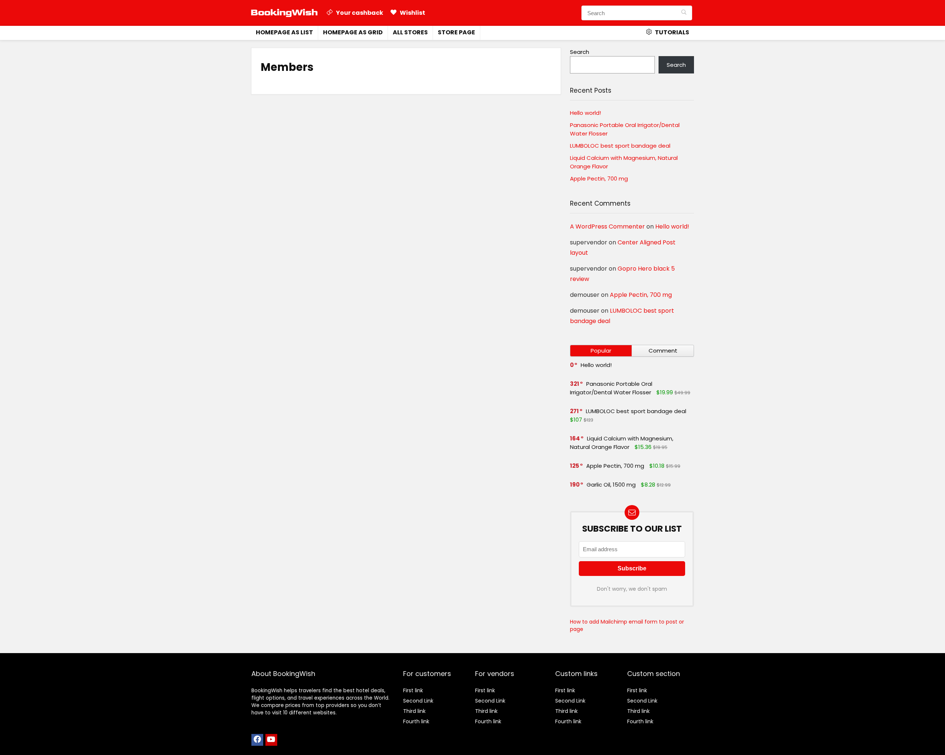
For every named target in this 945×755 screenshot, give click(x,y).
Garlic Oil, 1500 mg (611, 484)
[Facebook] (257, 740)
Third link (414, 711)
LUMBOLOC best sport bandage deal (620, 146)
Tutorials (671, 32)
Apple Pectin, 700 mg (599, 178)
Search (579, 52)
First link (413, 690)
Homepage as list (284, 32)
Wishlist (412, 12)
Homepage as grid (353, 32)
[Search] (684, 13)
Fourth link (416, 721)
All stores (410, 32)
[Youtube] (271, 740)
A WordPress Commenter (607, 226)
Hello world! (585, 113)
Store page (456, 32)
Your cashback (359, 12)
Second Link (418, 700)
